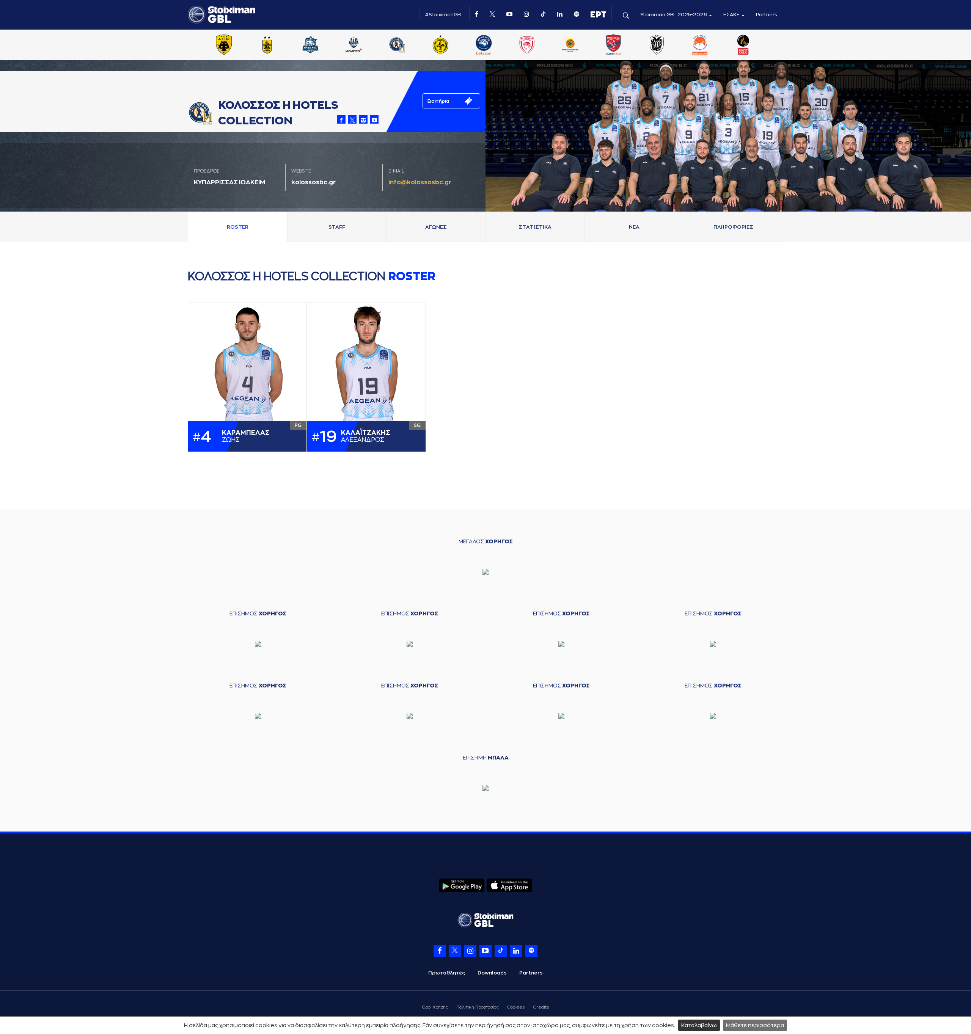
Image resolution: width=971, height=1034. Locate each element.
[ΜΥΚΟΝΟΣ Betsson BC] (483, 45)
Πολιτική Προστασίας (477, 1007)
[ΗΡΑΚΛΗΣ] (310, 45)
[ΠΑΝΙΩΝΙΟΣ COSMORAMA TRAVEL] (613, 45)
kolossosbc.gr (313, 182)
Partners (766, 14)
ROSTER (237, 226)
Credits (541, 1007)
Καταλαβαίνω (699, 1025)
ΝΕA (634, 226)
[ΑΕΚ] (223, 45)
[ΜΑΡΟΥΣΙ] (440, 45)
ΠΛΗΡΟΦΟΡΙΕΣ (733, 226)
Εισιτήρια (438, 101)
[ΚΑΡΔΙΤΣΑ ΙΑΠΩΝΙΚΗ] (354, 45)
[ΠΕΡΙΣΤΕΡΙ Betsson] (700, 45)
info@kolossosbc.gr (419, 182)
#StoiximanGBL (444, 14)
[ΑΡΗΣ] (267, 45)
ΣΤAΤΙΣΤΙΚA (534, 226)
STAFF (336, 226)
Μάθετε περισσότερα (755, 1025)
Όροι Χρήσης (435, 1007)
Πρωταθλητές (446, 972)
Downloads (492, 972)
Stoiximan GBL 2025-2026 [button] (674, 14)
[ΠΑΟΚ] (656, 45)
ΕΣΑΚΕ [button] (732, 14)
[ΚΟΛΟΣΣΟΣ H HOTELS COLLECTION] (397, 45)
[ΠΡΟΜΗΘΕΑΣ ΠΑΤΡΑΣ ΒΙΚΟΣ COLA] (743, 45)
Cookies (516, 1007)
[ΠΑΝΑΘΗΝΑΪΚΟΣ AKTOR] (570, 45)
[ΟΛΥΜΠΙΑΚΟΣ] (526, 45)
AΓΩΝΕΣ (436, 226)
